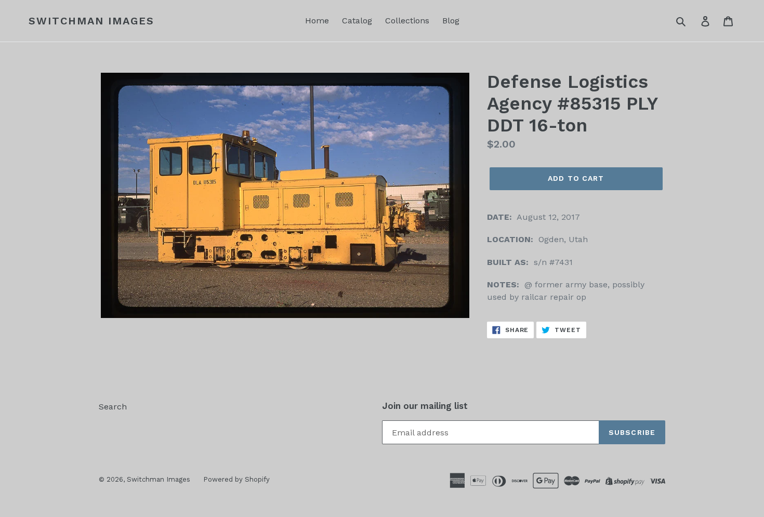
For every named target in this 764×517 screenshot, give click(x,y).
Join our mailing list (425, 406)
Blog (450, 20)
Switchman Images (91, 21)
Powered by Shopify (236, 479)
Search (113, 407)
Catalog (357, 20)
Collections (407, 20)
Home (317, 20)
